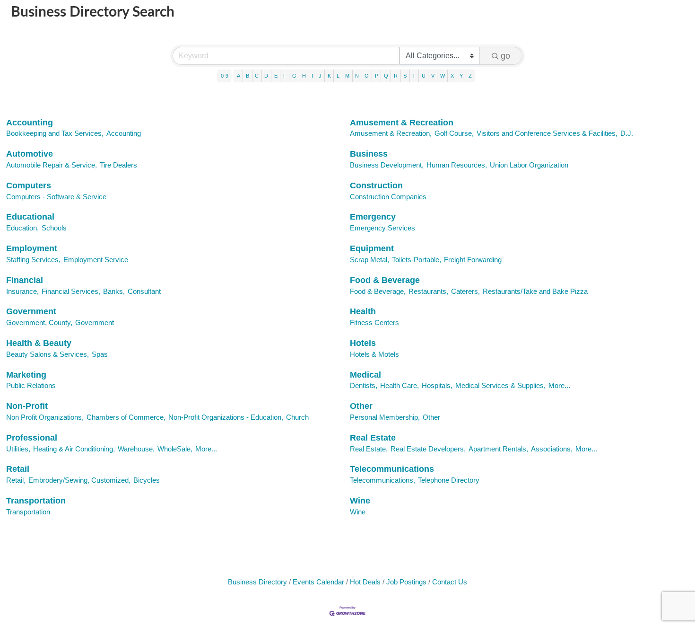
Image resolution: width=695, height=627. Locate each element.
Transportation (36, 500)
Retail (17, 469)
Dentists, (363, 385)
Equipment (372, 248)
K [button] (329, 76)
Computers (28, 185)
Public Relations (31, 385)
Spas (100, 354)
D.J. (626, 133)
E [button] (276, 76)
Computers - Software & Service (56, 197)
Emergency (373, 216)
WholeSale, (174, 449)
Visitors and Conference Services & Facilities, (547, 133)
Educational (30, 216)
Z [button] (470, 76)
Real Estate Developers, (428, 449)
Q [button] (386, 76)
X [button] (452, 76)
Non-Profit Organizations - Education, (225, 417)
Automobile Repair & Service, (51, 165)
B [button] (247, 76)
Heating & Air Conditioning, (74, 449)
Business (369, 154)
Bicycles (146, 480)
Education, (22, 228)
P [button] (376, 76)
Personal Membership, (385, 417)
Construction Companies (388, 197)
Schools (54, 228)
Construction (376, 185)
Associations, (552, 449)
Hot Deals (365, 582)
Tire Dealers (118, 165)
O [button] (367, 76)
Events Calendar (318, 582)
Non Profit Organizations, (45, 417)
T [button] (414, 76)
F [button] (285, 76)
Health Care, (399, 385)
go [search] (505, 56)
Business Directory (257, 582)
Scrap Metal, (369, 260)
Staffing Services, (33, 260)
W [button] (442, 76)
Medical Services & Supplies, (500, 385)
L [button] (338, 76)
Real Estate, (369, 449)
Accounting (29, 122)
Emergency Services (382, 228)
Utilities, (18, 449)
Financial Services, (71, 291)
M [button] (347, 76)
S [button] (405, 76)
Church (297, 417)
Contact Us (449, 582)
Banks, (114, 291)
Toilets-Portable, (416, 260)
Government (31, 311)
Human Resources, (456, 165)
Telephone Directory (448, 480)
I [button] (312, 76)
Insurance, (22, 291)
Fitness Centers (374, 322)
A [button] (238, 76)
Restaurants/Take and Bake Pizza (535, 291)
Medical (365, 375)
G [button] (294, 76)
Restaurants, (428, 291)
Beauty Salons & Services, (47, 354)
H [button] (304, 76)
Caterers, (465, 291)
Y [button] (461, 76)
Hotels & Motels (374, 354)
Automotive (29, 154)
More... (559, 385)
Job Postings (406, 582)
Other (361, 406)
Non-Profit (27, 406)
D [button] (266, 76)
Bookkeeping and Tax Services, (55, 133)
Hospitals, (437, 385)
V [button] (432, 76)
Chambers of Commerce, (126, 417)
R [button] (396, 76)
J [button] (320, 76)
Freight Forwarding (473, 260)
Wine (360, 500)
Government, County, (39, 322)
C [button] (257, 76)
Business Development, (387, 165)
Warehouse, (136, 449)
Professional (31, 437)
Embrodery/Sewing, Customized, (79, 480)
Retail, (16, 480)
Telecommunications (392, 469)
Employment (31, 248)
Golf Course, (454, 133)
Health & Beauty (38, 343)
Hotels (363, 343)
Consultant (144, 291)
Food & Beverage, (378, 291)
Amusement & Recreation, (391, 133)
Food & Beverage (385, 280)
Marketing (26, 375)
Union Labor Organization (529, 165)
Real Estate (373, 437)
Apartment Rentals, (498, 449)
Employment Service (95, 260)
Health (363, 311)
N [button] (357, 76)
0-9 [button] (224, 76)
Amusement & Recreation (401, 122)
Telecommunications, (382, 480)
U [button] (424, 76)
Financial (24, 280)
